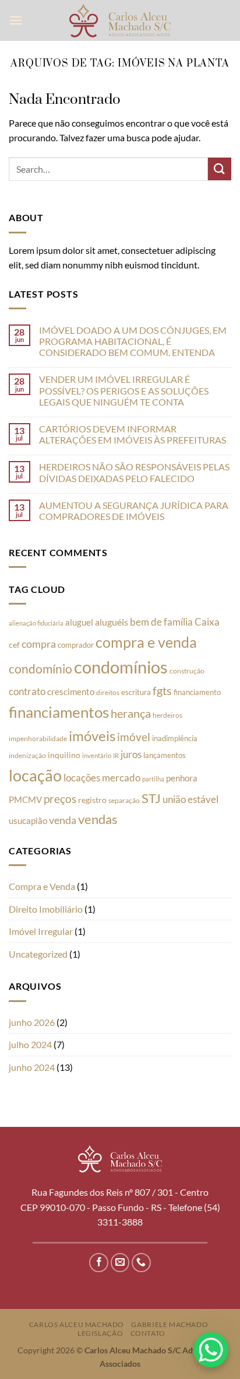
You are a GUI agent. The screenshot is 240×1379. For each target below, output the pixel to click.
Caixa (207, 622)
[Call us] (141, 1262)
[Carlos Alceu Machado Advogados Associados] (120, 20)
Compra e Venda (42, 886)
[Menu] (16, 20)
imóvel (133, 736)
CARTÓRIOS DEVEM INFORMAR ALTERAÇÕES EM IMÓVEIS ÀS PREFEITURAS (132, 434)
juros (131, 754)
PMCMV (25, 799)
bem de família (161, 622)
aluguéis (111, 621)
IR (116, 755)
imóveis (92, 735)
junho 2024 (32, 1067)
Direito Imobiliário (46, 908)
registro (92, 800)
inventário (96, 755)
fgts (162, 690)
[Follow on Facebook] (98, 1262)
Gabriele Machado (169, 1324)
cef (14, 645)
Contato (147, 1333)
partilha (153, 779)
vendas (98, 819)
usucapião (28, 820)
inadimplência (174, 738)
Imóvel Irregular (41, 931)
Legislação (100, 1333)
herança (131, 713)
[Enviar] (219, 169)
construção (187, 671)
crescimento (70, 691)
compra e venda (146, 642)
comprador (76, 645)
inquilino (64, 755)
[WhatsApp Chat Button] (210, 1349)
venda (62, 820)
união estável (190, 799)
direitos (107, 692)
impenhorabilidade (38, 738)
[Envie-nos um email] (120, 1262)
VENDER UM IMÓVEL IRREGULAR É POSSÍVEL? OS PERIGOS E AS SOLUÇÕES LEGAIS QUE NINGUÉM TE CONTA (124, 390)
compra (39, 643)
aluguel (79, 622)
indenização (27, 755)
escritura (136, 692)
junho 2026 (32, 1022)
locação (35, 775)
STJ (151, 798)
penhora (181, 778)
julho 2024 (30, 1044)
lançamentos (164, 755)
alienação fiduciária (36, 623)
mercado (121, 778)
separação (124, 800)
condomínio (40, 668)
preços (60, 798)
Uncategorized (38, 953)
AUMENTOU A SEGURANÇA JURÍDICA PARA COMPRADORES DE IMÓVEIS (133, 511)
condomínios (121, 667)
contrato (27, 691)
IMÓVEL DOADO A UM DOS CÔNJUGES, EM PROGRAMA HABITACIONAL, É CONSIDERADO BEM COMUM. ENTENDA (133, 341)
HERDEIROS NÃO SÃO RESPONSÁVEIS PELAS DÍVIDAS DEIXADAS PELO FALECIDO (134, 472)
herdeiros (167, 715)
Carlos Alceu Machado (76, 1324)
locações (81, 777)
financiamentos (59, 712)
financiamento (197, 692)
